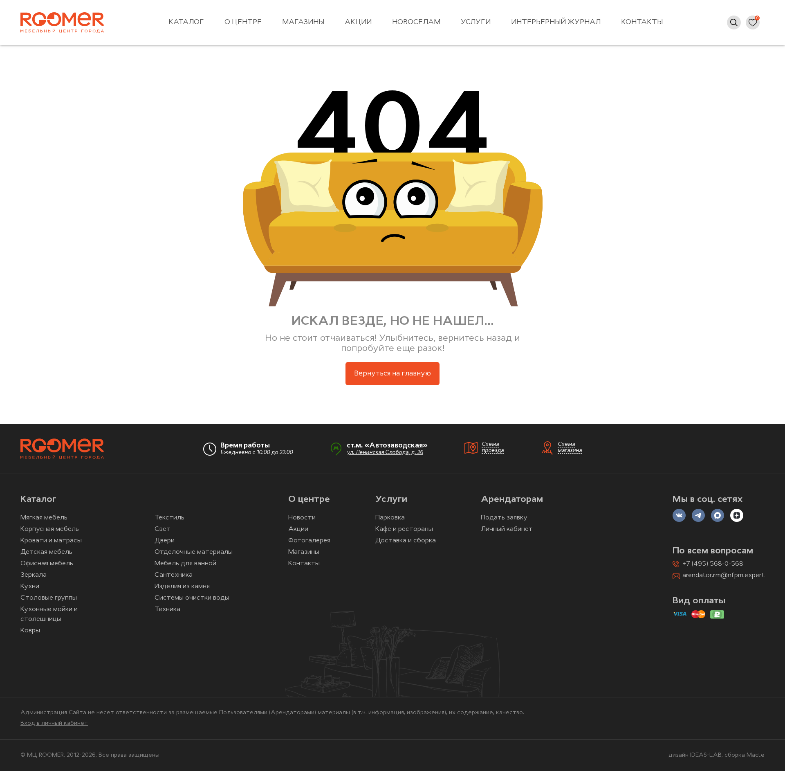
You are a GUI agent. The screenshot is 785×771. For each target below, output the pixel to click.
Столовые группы (48, 598)
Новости (302, 518)
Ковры (30, 630)
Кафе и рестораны (404, 529)
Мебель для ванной (185, 563)
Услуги (476, 22)
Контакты (642, 22)
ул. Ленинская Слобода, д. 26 (385, 452)
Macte (756, 755)
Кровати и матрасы (51, 540)
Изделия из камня (182, 586)
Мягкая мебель (43, 518)
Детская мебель (46, 552)
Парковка (390, 518)
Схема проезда (493, 447)
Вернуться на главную (392, 373)
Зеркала (33, 575)
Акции (358, 22)
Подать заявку (504, 518)
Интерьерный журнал (556, 22)
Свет (162, 529)
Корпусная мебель (49, 529)
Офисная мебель (46, 563)
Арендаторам (512, 499)
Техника (167, 609)
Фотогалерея (309, 540)
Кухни (29, 586)
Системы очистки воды (192, 598)
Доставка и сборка (405, 540)
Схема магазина (570, 447)
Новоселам (416, 22)
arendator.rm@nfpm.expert (723, 575)
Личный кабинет (507, 529)
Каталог (186, 22)
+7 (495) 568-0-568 (712, 564)
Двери (165, 540)
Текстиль (169, 518)
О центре (243, 22)
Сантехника (174, 575)
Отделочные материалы (194, 552)
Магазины (303, 22)
